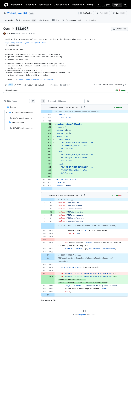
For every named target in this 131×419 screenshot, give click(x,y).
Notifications (87, 13)
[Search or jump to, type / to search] (99, 5)
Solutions (29, 4)
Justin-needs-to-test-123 (59, 85)
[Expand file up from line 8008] (47, 227)
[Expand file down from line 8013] (47, 255)
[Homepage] (6, 5)
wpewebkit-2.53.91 (36, 85)
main (11, 85)
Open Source (60, 4)
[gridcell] (84, 111)
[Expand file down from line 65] (47, 224)
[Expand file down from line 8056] (47, 294)
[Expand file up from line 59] (47, 199)
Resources (44, 4)
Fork (103, 13)
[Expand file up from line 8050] (47, 258)
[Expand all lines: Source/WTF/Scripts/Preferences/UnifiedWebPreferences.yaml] (84, 107)
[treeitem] (19, 116)
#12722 (18, 85)
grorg (9, 33)
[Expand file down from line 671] (46, 188)
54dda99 (105, 85)
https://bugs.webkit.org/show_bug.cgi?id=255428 (25, 43)
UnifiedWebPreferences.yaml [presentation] (25, 118)
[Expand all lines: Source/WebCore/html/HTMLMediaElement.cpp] (84, 195)
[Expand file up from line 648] (46, 111)
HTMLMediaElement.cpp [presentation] (23, 128)
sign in (82, 314)
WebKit (11, 13)
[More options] (125, 107)
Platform (15, 4)
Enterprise (77, 4)
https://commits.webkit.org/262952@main (36, 80)
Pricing (90, 4)
